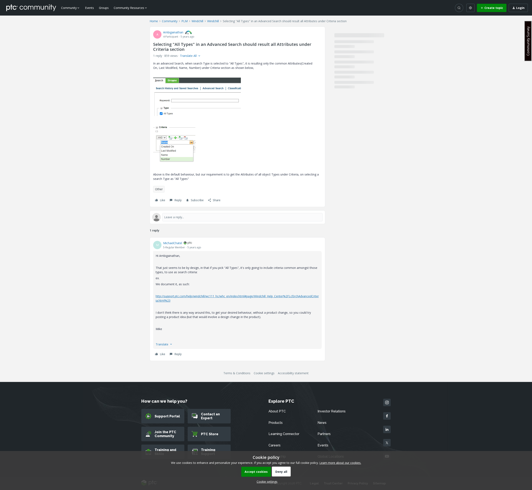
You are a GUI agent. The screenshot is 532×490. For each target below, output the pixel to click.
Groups (104, 8)
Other (159, 189)
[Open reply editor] (237, 217)
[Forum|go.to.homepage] (31, 7)
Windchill (197, 21)
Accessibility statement (293, 373)
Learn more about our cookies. (340, 463)
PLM (184, 21)
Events (89, 8)
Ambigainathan (173, 32)
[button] (491, 8)
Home (154, 21)
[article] (237, 299)
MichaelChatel (172, 243)
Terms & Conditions (236, 373)
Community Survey (528, 41)
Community (169, 21)
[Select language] (470, 8)
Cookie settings (264, 373)
